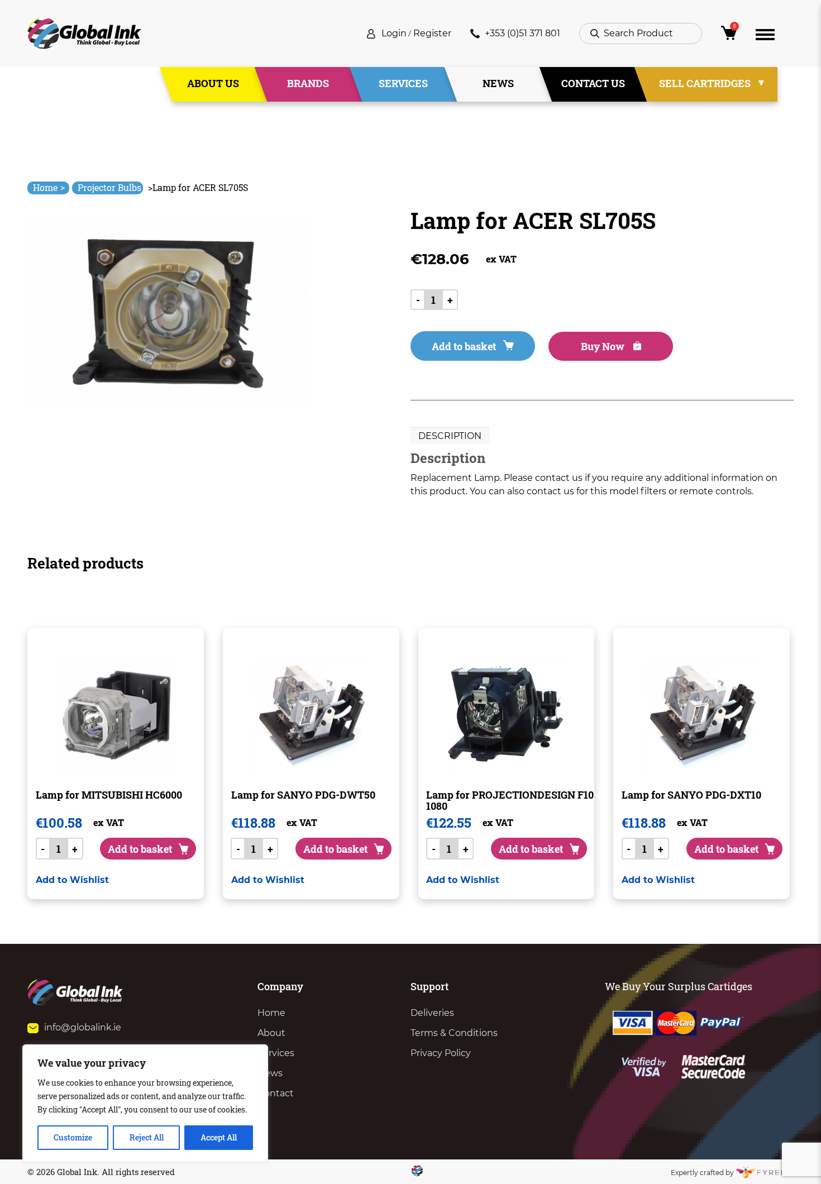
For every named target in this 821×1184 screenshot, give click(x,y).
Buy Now (604, 346)
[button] (72, 880)
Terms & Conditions (454, 1033)
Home (49, 187)
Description (449, 436)
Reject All (147, 1137)
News (498, 83)
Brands (308, 83)
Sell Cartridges (705, 83)
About (271, 1033)
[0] (729, 36)
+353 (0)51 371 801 (522, 33)
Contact (275, 1093)
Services (403, 83)
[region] (145, 1103)
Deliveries (432, 1013)
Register (432, 33)
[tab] (449, 436)
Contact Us (593, 83)
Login (394, 33)
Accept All (219, 1137)
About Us (213, 83)
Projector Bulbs (109, 187)
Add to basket (464, 346)
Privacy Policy (440, 1053)
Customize (73, 1137)
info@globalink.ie (82, 1027)
